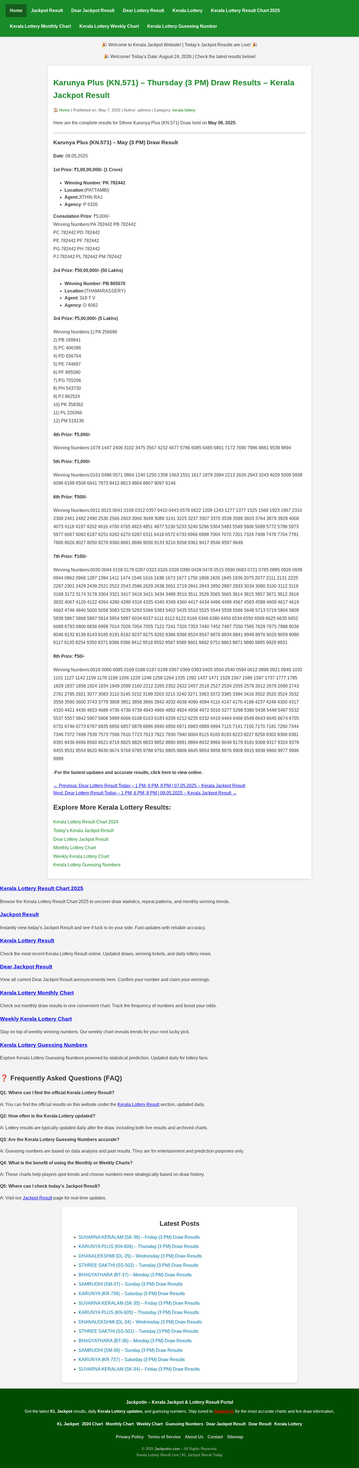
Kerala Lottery (187, 10)
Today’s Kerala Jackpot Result (83, 830)
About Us (194, 1436)
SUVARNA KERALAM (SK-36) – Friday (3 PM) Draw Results (139, 1237)
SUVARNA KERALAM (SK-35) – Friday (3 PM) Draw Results (139, 1303)
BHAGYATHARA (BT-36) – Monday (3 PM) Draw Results (135, 1340)
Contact (215, 1436)
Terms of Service (164, 1436)
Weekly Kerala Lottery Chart (81, 856)
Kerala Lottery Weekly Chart (109, 26)
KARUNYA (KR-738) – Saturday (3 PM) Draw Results (132, 1293)
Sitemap (235, 1436)
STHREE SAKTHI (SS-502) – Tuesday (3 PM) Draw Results (138, 1265)
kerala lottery (183, 110)
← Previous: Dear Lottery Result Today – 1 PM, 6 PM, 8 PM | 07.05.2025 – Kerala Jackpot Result (149, 785)
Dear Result (259, 1423)
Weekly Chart (150, 1423)
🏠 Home (61, 110)
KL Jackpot (68, 1423)
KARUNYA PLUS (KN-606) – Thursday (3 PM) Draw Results (139, 1246)
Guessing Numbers (184, 1423)
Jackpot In (224, 1411)
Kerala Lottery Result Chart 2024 (85, 821)
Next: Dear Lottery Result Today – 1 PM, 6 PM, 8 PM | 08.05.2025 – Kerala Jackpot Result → (145, 793)
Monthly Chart (120, 1423)
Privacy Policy (130, 1436)
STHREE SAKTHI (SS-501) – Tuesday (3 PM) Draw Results (138, 1331)
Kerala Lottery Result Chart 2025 (245, 10)
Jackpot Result (47, 10)
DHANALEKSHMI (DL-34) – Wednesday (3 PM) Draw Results (140, 1322)
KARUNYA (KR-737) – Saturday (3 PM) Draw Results (132, 1359)
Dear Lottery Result (143, 10)
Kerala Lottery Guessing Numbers (87, 864)
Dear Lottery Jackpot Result (80, 839)
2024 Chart (92, 1423)
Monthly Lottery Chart (74, 847)
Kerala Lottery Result (138, 1104)
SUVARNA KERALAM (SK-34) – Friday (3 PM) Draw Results (139, 1369)
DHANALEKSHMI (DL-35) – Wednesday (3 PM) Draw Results (140, 1256)
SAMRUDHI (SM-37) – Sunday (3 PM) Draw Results (131, 1284)
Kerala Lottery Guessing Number (182, 26)
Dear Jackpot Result (92, 10)
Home (16, 10)
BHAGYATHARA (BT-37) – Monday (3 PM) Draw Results (135, 1274)
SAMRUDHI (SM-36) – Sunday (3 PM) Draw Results (131, 1350)
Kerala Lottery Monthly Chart (40, 26)
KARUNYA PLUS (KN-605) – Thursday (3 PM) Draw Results (139, 1312)
